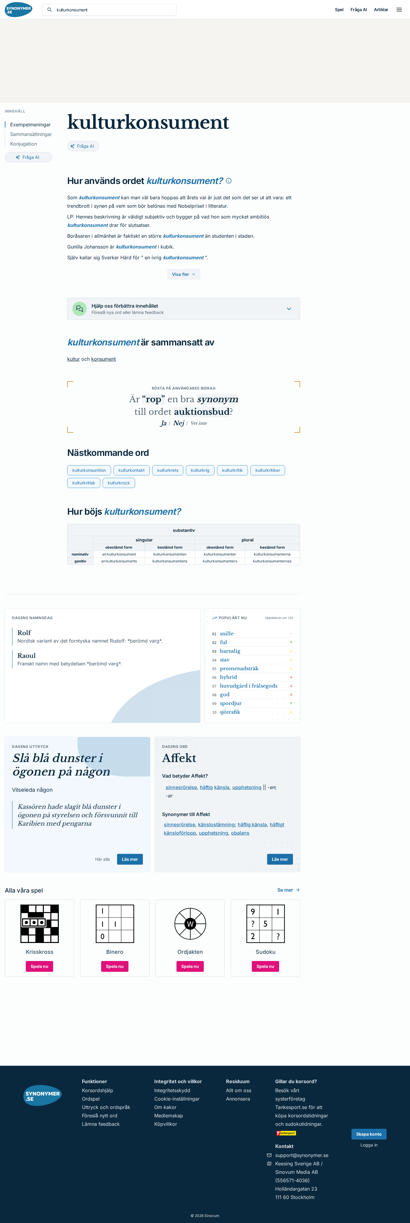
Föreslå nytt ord (99, 1116)
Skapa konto (369, 1134)
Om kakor (165, 1107)
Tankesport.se (291, 1107)
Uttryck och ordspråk (106, 1107)
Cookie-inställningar (177, 1099)
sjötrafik (230, 712)
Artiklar (381, 9)
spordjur (231, 703)
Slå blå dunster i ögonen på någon (61, 765)
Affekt (179, 758)
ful (223, 642)
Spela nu (39, 966)
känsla (221, 787)
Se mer (285, 890)
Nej (178, 423)
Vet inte (198, 423)
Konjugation (23, 144)
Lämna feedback (101, 1124)
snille (227, 634)
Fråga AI (359, 9)
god (225, 694)
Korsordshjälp (97, 1090)
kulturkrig (200, 470)
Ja (163, 423)
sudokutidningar (303, 1124)
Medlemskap (168, 1116)
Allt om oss (238, 1090)
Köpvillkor (165, 1124)
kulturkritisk (83, 482)
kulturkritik (232, 470)
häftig (206, 787)
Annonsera (238, 1099)
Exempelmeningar (30, 125)
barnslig (230, 651)
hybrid (228, 677)
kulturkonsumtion (89, 470)
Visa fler (180, 274)
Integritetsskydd (172, 1090)
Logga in (369, 1144)
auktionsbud (202, 412)
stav (225, 660)
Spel (339, 9)
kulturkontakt (132, 470)
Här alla (102, 859)
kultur (73, 359)
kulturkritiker (267, 470)
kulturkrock (119, 482)
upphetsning (246, 787)
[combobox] (114, 9)
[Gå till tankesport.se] (301, 1133)
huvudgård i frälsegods (248, 686)
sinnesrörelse (181, 787)
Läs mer (130, 859)
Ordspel (91, 1099)
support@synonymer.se (301, 1155)
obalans (240, 833)
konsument (103, 359)
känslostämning (216, 824)
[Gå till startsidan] (18, 9)
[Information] (229, 180)
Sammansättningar (31, 134)
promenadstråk (239, 668)
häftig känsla (252, 824)
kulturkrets (167, 470)
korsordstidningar (308, 1116)
